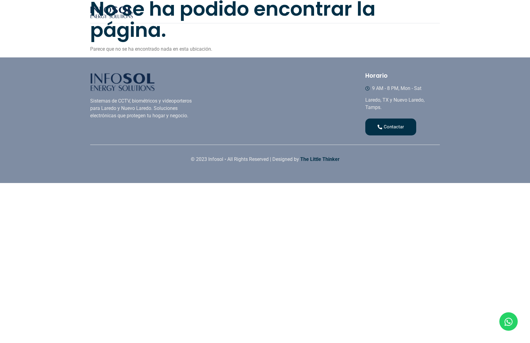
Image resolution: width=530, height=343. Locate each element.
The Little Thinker (320, 159)
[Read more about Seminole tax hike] (508, 321)
